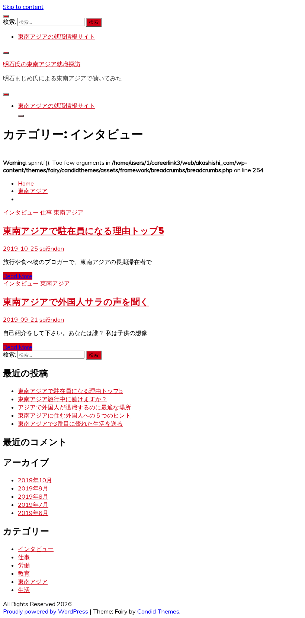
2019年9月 (33, 488)
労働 (24, 565)
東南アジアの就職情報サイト (56, 36)
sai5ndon (51, 248)
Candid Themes (158, 611)
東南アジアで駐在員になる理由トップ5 (83, 231)
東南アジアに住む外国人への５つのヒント (74, 415)
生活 (24, 589)
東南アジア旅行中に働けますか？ (62, 399)
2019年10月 (35, 480)
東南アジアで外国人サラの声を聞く (76, 302)
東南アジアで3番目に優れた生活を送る (70, 423)
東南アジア (68, 212)
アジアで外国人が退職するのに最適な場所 (74, 407)
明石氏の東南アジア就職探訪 (41, 64)
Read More (17, 276)
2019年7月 (33, 504)
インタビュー (21, 212)
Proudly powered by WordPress (46, 611)
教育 (24, 573)
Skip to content (23, 6)
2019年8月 (33, 496)
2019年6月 (33, 512)
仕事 (46, 212)
